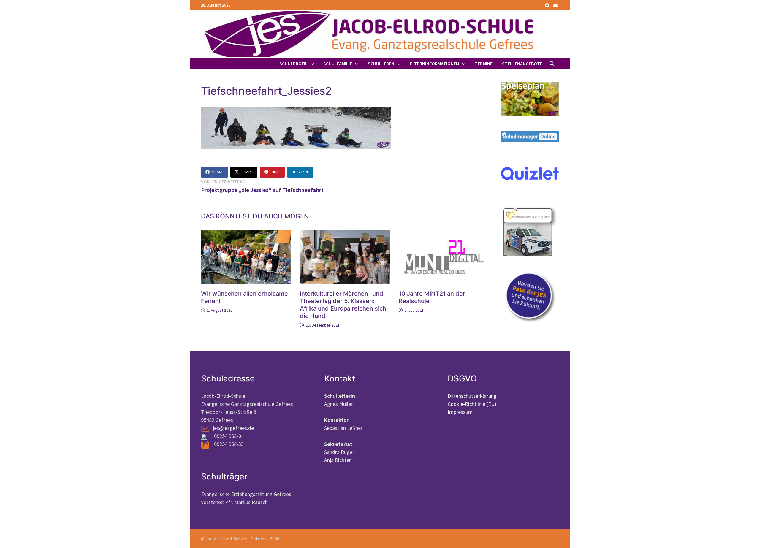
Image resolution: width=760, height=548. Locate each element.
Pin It (275, 172)
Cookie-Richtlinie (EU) (472, 403)
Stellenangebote (522, 63)
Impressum (460, 411)
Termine (484, 63)
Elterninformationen (434, 63)
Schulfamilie (337, 63)
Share (218, 172)
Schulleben (381, 63)
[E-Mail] (555, 4)
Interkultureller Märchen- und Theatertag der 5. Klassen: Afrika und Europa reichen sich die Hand (343, 304)
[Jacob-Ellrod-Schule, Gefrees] (368, 33)
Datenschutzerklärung (472, 395)
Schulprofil (293, 63)
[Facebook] (548, 4)
